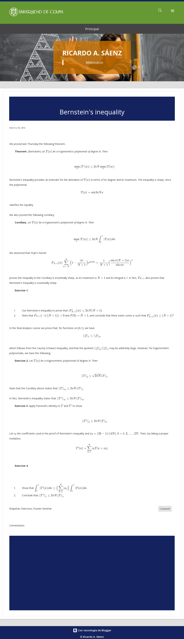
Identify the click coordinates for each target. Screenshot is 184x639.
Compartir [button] (165, 508)
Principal (92, 29)
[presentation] (49, 151)
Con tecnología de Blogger (94, 630)
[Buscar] (160, 11)
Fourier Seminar (42, 508)
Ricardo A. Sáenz (92, 53)
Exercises (26, 508)
